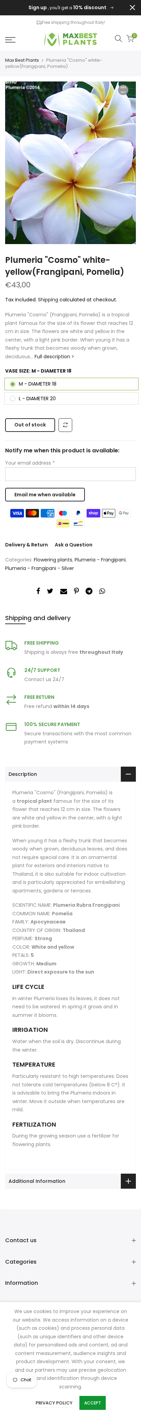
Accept (92, 1403)
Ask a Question (73, 544)
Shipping (48, 299)
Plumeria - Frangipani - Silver (39, 568)
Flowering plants (53, 559)
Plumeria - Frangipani (100, 559)
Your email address (30, 463)
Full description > (53, 356)
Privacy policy (54, 1403)
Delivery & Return (26, 544)
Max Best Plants (22, 60)
